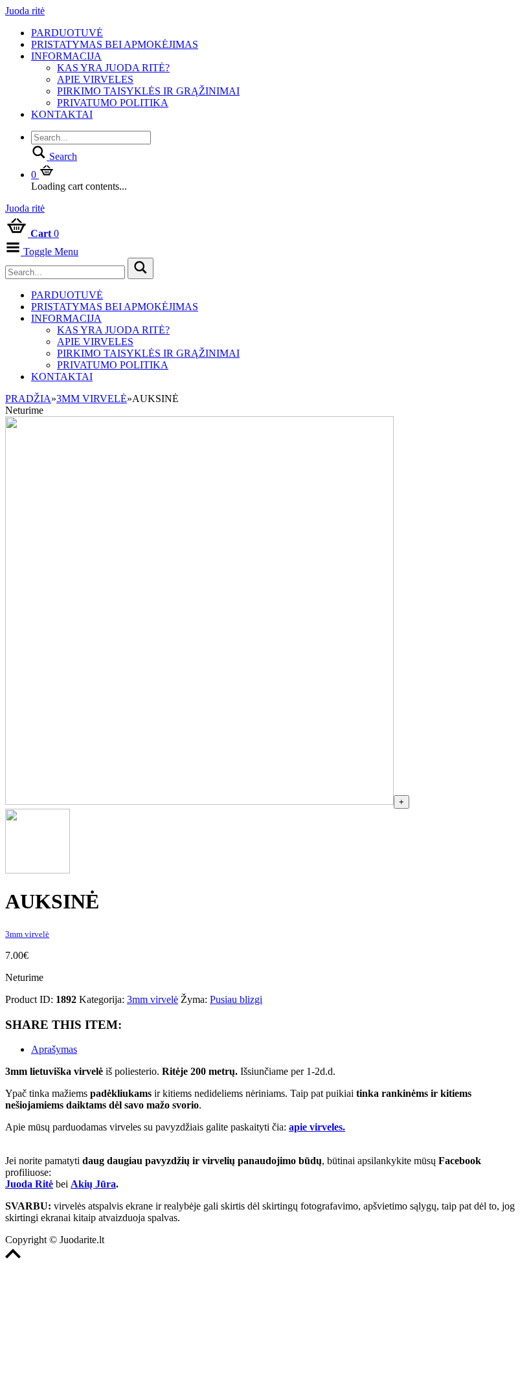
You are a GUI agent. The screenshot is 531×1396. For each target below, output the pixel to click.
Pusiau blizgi (236, 999)
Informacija (66, 56)
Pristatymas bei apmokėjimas (114, 44)
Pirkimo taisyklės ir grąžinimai (148, 90)
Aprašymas (54, 1049)
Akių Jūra (93, 1183)
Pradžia (28, 398)
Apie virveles (95, 79)
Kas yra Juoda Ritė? (113, 67)
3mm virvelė (91, 398)
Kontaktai (62, 114)
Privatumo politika (112, 102)
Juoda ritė (25, 10)
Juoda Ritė (29, 1183)
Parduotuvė (67, 32)
